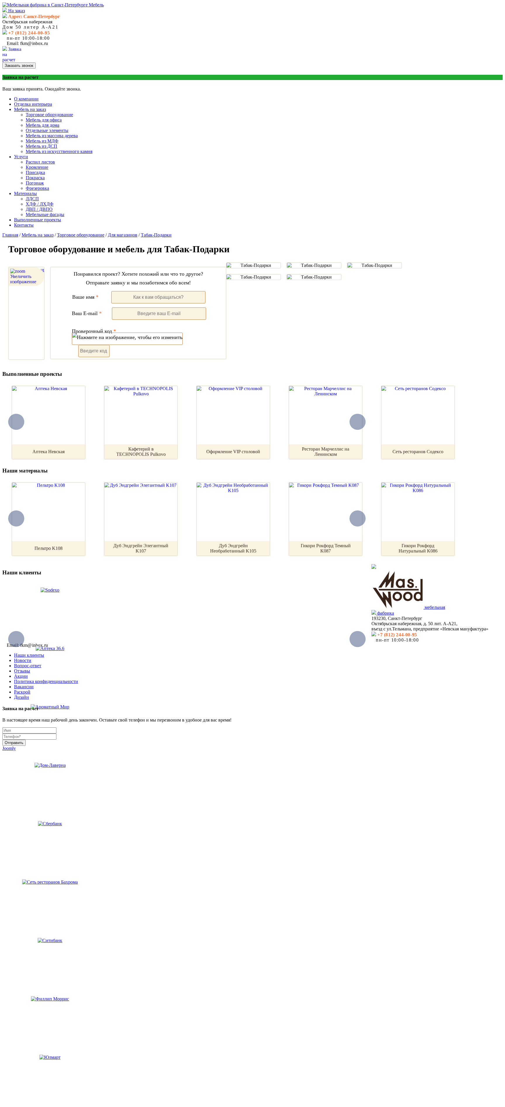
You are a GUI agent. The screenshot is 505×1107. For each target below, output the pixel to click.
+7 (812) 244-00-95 (29, 32)
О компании (26, 98)
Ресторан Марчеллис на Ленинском (325, 451)
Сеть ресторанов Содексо (417, 451)
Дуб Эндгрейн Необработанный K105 (233, 548)
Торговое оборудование (49, 114)
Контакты (24, 225)
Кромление (37, 167)
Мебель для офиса (44, 119)
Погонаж (35, 182)
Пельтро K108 (48, 548)
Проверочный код (94, 331)
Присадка (35, 172)
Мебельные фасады (45, 214)
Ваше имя (85, 297)
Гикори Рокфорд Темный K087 (326, 548)
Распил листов (40, 161)
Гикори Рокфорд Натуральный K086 (418, 548)
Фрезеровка (37, 188)
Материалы (25, 193)
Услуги (21, 156)
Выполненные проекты (37, 219)
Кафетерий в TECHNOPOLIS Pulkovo (141, 451)
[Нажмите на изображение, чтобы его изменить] (127, 339)
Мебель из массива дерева (52, 135)
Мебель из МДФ (42, 140)
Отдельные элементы (47, 130)
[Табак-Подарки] (253, 265)
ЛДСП (32, 198)
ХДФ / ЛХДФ (39, 203)
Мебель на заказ (30, 109)
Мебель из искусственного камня (59, 151)
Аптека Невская (48, 451)
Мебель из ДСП (41, 146)
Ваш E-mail (87, 313)
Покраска (35, 177)
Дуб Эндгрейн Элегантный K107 (140, 548)
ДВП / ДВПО (39, 209)
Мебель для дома (42, 125)
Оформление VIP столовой (233, 451)
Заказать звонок (19, 65)
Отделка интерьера (33, 104)
